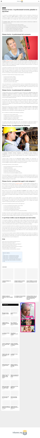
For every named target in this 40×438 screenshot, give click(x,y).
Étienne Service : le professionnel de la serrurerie (11, 255)
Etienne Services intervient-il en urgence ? (9, 242)
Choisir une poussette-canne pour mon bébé (14, 397)
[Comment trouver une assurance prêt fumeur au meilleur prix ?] (15, 403)
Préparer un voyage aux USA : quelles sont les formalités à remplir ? (5, 387)
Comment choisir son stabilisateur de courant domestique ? (5, 323)
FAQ (4, 261)
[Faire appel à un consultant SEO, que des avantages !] (15, 329)
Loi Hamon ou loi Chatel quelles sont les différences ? (14, 387)
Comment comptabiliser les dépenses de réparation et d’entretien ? (14, 344)
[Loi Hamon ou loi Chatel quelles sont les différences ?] (15, 382)
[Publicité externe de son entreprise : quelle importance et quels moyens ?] (6, 371)
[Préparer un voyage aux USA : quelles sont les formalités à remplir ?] (6, 382)
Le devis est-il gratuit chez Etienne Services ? (9, 245)
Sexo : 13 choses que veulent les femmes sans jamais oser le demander (14, 323)
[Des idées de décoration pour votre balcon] (6, 393)
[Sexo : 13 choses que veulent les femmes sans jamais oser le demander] (15, 319)
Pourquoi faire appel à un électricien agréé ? (9, 247)
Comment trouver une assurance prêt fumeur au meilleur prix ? (14, 407)
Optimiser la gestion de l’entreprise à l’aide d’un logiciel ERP (7, 297)
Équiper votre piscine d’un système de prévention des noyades (15, 376)
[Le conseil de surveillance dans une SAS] (6, 329)
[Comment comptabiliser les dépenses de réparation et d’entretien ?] (15, 340)
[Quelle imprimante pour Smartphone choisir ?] (6, 361)
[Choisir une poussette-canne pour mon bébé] (15, 393)
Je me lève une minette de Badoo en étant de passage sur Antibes (6, 407)
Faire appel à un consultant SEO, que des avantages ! (14, 334)
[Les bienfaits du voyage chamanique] (15, 350)
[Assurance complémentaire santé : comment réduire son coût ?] (6, 340)
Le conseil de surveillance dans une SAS (6, 333)
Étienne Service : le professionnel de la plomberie (11, 256)
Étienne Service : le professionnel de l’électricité (10, 257)
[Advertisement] (10, 418)
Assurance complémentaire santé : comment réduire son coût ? (6, 344)
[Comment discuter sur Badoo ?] (15, 309)
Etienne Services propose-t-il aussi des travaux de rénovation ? (12, 246)
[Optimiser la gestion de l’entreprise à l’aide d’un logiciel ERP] (15, 361)
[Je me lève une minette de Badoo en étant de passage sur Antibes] (6, 403)
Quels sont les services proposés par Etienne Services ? (11, 241)
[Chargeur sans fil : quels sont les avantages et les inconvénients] (6, 350)
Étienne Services (9, 60)
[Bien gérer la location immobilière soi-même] (6, 309)
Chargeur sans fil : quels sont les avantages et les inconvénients (5, 355)
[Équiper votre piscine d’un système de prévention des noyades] (15, 371)
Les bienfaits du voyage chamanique (14, 354)
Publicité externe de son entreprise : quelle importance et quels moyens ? (5, 376)
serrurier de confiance (19, 183)
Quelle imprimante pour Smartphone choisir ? (5, 365)
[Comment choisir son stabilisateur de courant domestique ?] (6, 319)
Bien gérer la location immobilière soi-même (5, 313)
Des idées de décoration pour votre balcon (5, 397)
